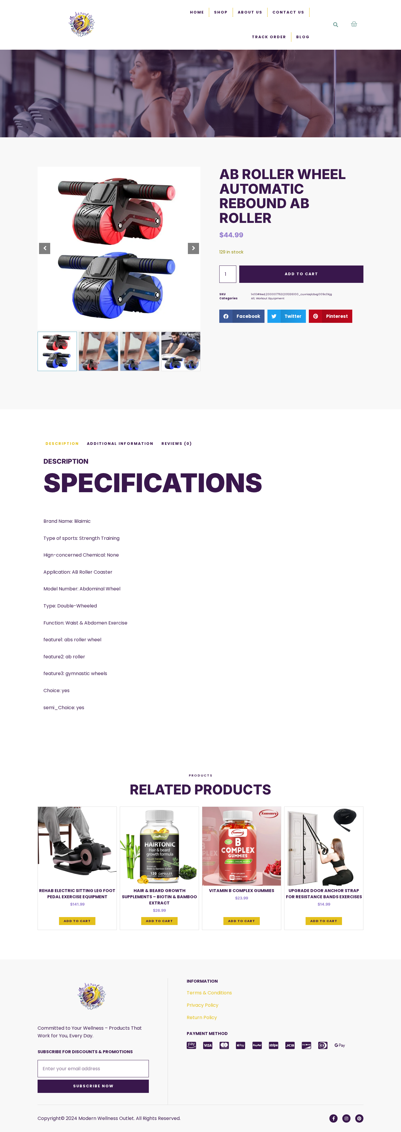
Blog (303, 36)
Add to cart (301, 273)
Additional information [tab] (120, 443)
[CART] (354, 24)
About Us (250, 12)
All (253, 298)
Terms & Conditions (209, 992)
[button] (336, 24)
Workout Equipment (270, 298)
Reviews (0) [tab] (176, 443)
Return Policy (202, 1017)
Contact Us (288, 12)
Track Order (269, 36)
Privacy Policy (202, 1005)
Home (197, 12)
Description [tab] (62, 443)
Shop (221, 12)
